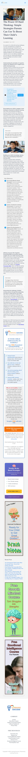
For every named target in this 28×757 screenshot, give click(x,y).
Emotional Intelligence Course (14, 741)
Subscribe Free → (14, 491)
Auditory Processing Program (14, 722)
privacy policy (14, 439)
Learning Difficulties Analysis (14, 736)
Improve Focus (14, 739)
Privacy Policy (14, 725)
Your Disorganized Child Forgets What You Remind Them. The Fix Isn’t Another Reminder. (13, 564)
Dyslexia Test (14, 735)
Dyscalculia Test (14, 733)
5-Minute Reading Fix (14, 724)
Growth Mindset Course (14, 738)
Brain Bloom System (14, 721)
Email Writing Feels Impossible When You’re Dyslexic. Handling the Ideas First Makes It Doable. (14, 569)
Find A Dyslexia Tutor (14, 742)
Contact (14, 719)
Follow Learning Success (10, 103)
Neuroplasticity (14, 299)
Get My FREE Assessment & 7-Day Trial (14, 429)
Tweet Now (20, 95)
